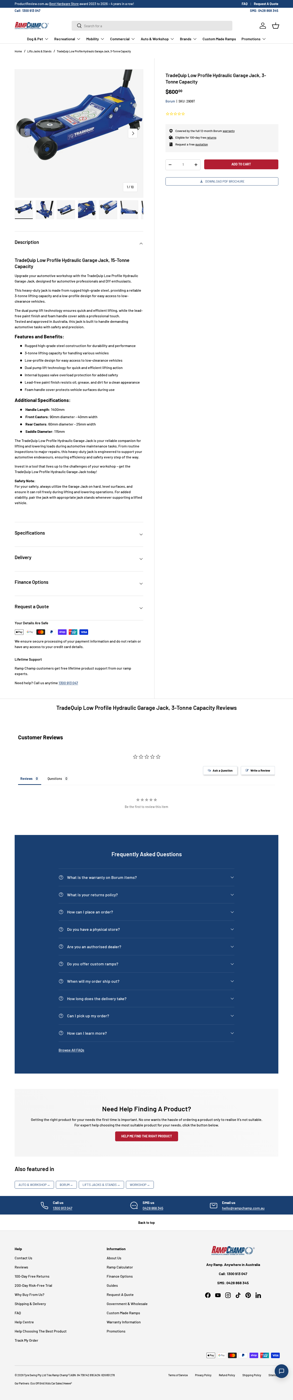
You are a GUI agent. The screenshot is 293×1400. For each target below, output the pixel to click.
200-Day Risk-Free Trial (33, 1285)
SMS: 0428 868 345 (264, 11)
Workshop (140, 1185)
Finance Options (120, 1276)
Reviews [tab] (26, 779)
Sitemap (273, 1375)
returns (211, 137)
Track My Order (26, 1340)
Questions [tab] (55, 779)
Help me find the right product (146, 1136)
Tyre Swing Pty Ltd (35, 1375)
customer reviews (53, 4)
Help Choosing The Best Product (41, 1331)
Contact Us (23, 1258)
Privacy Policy (203, 1375)
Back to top (146, 1223)
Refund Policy (227, 1375)
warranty (229, 130)
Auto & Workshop (155, 39)
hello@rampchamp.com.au (243, 1208)
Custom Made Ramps (219, 39)
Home (18, 51)
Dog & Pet (35, 39)
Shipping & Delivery (30, 1303)
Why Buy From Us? (29, 1294)
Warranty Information (124, 1322)
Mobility (92, 39)
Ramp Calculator (120, 1267)
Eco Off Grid (37, 1383)
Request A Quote (266, 4)
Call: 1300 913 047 (27, 11)
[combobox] (152, 26)
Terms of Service (178, 1375)
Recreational (64, 39)
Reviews (21, 1267)
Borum (170, 101)
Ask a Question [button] (223, 770)
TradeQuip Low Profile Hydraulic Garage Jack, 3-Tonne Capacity (94, 51)
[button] (276, 26)
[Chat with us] (281, 1371)
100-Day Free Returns (32, 1276)
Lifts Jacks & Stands (39, 51)
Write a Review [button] (260, 770)
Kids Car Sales (54, 1383)
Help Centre (24, 1322)
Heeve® (67, 1383)
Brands (185, 39)
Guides (112, 1285)
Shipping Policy (251, 1375)
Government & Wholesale (127, 1303)
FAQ (245, 4)
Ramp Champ (60, 1375)
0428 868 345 (153, 1208)
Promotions (250, 39)
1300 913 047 (68, 683)
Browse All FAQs (71, 1050)
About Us (114, 1258)
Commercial (120, 39)
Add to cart (241, 164)
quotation (201, 144)
